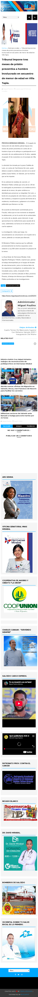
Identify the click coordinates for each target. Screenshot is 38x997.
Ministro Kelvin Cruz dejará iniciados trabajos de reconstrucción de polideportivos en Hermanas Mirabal (16, 361)
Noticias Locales (13, 48)
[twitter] (18, 975)
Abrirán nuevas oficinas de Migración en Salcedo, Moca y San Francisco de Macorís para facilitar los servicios (19, 388)
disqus (19, 426)
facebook (31, 426)
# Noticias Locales (13, 285)
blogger (6, 426)
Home (4, 48)
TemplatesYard (26, 991)
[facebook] (15, 975)
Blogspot (25, 994)
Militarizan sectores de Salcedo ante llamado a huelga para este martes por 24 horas (17, 415)
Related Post (7, 338)
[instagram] (22, 975)
